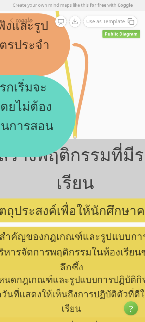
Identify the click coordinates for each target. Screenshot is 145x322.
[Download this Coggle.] (75, 21)
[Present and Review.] (61, 21)
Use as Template (105, 21)
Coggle (125, 5)
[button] (131, 308)
